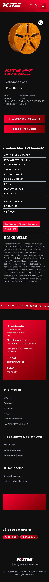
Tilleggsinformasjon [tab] (28, 224)
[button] (40, 22)
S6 (26, 104)
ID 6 (7, 104)
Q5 (22, 104)
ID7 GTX (13, 104)
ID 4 (39, 101)
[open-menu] (43, 6)
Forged (22, 98)
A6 (11, 101)
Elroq (16, 101)
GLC (31, 101)
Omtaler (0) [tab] (10, 229)
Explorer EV (24, 101)
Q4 (19, 104)
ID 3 (35, 101)
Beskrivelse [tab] (10, 224)
